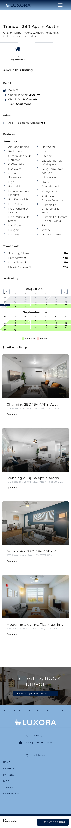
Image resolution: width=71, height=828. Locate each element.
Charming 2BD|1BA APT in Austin (34, 404)
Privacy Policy (11, 793)
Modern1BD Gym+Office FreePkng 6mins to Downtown (35, 625)
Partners (8, 774)
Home (6, 762)
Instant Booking (53, 822)
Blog (6, 781)
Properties (9, 768)
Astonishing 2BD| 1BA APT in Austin (35, 551)
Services (8, 787)
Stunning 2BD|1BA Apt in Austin (33, 478)
